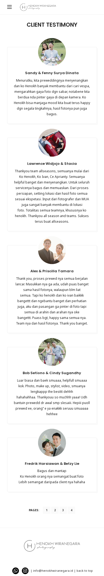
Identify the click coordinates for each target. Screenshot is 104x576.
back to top (85, 571)
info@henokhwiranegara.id (53, 571)
